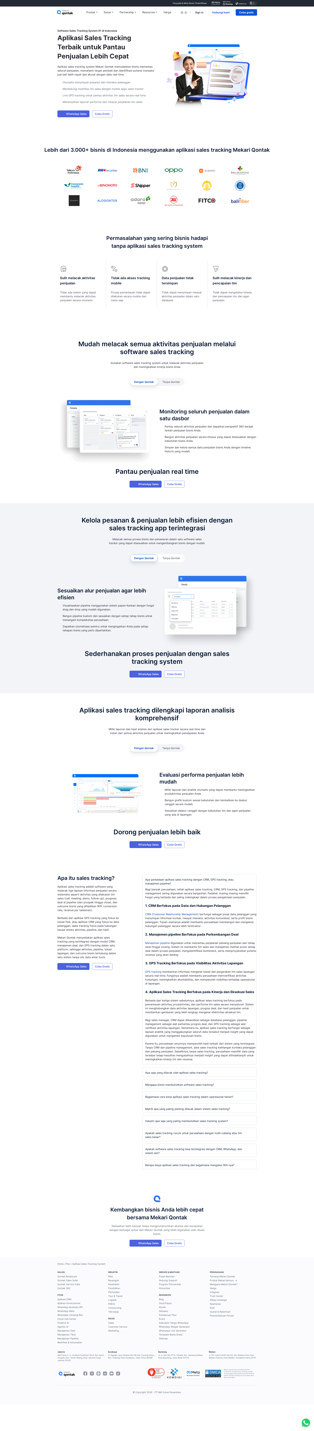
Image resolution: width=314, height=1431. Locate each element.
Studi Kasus (165, 1303)
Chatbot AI (63, 1322)
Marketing (113, 1330)
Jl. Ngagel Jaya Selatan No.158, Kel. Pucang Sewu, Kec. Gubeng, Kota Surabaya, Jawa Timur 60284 (131, 1356)
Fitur (68, 1263)
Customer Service (117, 1326)
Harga (213, 1288)
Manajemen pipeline (157, 943)
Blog (161, 1299)
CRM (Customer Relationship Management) (172, 914)
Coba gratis (246, 12)
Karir (212, 1307)
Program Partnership (170, 1284)
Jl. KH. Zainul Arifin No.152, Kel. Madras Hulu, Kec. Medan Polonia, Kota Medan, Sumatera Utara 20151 (232, 1356)
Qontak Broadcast (67, 1276)
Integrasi (214, 1292)
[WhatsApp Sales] (305, 1423)
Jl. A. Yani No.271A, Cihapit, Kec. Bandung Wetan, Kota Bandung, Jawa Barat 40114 (180, 1356)
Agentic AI (62, 1326)
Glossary (163, 1311)
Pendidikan (114, 1288)
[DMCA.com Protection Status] (213, 1373)
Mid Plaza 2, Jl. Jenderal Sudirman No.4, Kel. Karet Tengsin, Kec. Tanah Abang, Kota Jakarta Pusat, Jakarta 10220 (80, 1358)
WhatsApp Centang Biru (70, 1315)
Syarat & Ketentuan (220, 1311)
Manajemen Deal (66, 1330)
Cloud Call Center (66, 1318)
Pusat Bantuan (166, 1276)
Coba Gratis (102, 113)
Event (162, 1318)
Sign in (199, 12)
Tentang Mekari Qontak (222, 1276)
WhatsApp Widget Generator (174, 1326)
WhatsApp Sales (76, 113)
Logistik (112, 1300)
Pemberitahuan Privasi (222, 1315)
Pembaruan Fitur (168, 1315)
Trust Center (216, 1296)
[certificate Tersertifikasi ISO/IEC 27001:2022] (253, 3)
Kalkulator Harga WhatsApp (174, 1322)
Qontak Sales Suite (67, 1280)
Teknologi (113, 1311)
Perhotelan (114, 1292)
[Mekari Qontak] (71, 12)
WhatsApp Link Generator (172, 1330)
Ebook (162, 1307)
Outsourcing (114, 1307)
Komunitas (164, 1288)
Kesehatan (113, 1284)
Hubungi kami (221, 12)
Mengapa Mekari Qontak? (223, 1284)
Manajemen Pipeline (68, 1338)
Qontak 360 (63, 1288)
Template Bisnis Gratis (171, 1334)
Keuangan (113, 1280)
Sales (111, 1322)
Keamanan (215, 1303)
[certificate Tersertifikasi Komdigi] (241, 3)
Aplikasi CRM (64, 1299)
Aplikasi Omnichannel (68, 1303)
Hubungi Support (168, 1280)
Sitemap (163, 1338)
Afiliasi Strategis (218, 1300)
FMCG (111, 1303)
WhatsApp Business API (70, 1307)
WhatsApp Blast (65, 1311)
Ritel (110, 1276)
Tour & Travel (115, 1296)
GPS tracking (153, 971)
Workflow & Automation (69, 1342)
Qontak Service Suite (68, 1284)
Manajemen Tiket (66, 1334)
